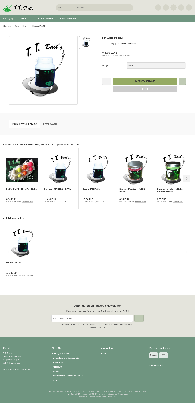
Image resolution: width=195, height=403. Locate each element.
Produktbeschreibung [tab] (24, 124)
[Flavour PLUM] (22, 243)
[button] (65, 7)
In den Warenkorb (145, 81)
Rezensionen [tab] (50, 124)
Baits (8, 19)
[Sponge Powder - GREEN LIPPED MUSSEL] (173, 170)
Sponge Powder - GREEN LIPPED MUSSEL (170, 190)
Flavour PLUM (13, 262)
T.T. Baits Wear (45, 19)
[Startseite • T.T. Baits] (18, 11)
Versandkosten (124, 56)
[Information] (125, 7)
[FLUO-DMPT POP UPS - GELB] (22, 170)
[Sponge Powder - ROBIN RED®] (135, 170)
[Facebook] (150, 372)
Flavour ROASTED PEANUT (58, 189)
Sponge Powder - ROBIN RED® (132, 190)
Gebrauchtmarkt (68, 19)
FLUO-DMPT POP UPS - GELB (21, 189)
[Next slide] (186, 178)
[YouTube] (159, 372)
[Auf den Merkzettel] (182, 81)
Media (25, 19)
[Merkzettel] (173, 7)
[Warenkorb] (181, 7)
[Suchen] (130, 7)
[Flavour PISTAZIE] (97, 170)
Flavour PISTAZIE (91, 189)
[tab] (50, 211)
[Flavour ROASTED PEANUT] (60, 170)
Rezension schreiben (126, 44)
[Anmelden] (166, 7)
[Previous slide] (8, 178)
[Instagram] (155, 372)
